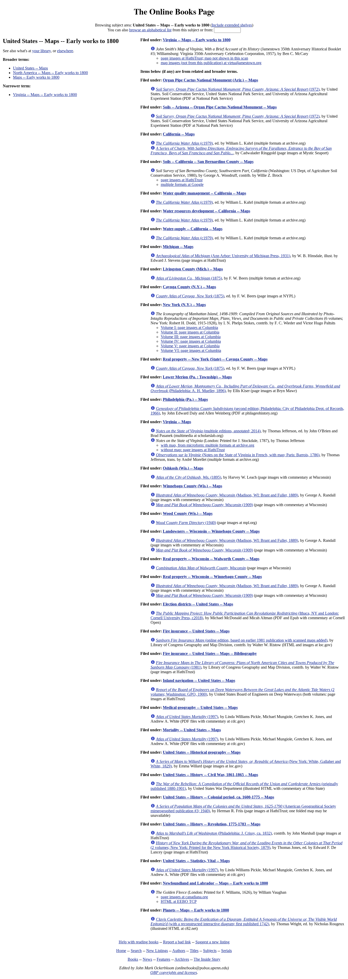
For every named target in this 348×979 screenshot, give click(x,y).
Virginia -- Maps (177, 422)
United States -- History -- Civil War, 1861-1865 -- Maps (210, 775)
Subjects (210, 950)
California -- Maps (179, 134)
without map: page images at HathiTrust (193, 450)
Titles (194, 950)
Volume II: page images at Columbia (190, 332)
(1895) (188, 477)
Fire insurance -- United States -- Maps (196, 631)
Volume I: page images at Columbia (189, 327)
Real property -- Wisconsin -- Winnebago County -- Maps (212, 576)
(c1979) (184, 143)
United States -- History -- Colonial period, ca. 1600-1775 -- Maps (218, 797)
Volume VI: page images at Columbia (191, 350)
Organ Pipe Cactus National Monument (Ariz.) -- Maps (210, 80)
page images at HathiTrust (182, 180)
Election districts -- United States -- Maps (198, 604)
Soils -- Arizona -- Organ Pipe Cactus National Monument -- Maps (220, 107)
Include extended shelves (232, 25)
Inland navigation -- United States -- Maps (199, 680)
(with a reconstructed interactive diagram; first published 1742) (244, 921)
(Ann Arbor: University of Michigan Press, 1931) (223, 256)
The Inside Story (207, 959)
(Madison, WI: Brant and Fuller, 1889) (227, 495)
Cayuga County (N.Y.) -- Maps (189, 287)
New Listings (157, 950)
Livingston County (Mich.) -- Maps (193, 269)
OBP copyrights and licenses (173, 972)
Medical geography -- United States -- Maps (200, 707)
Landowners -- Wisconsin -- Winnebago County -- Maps (211, 531)
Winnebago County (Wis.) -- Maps (192, 486)
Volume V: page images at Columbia (190, 346)
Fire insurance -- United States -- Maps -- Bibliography (210, 653)
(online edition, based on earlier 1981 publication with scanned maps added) (241, 640)
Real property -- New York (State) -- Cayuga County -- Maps (215, 359)
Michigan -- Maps (178, 246)
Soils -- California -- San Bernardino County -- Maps (208, 161)
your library (41, 51)
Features (163, 959)
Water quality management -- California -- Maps (204, 193)
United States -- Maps (30, 68)
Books (133, 959)
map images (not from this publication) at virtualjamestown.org (211, 63)
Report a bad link (177, 942)
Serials (226, 950)
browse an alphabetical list (150, 30)
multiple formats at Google (182, 184)
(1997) (187, 716)
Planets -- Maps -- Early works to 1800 (196, 910)
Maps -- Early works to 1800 (36, 77)
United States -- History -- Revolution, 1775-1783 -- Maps (211, 824)
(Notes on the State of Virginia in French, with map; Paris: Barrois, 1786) (237, 455)
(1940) (186, 522)
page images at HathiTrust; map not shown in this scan (204, 58)
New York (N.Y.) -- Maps (184, 304)
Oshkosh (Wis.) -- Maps (183, 468)
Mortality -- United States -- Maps (192, 730)
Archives (182, 959)
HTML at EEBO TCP (179, 901)
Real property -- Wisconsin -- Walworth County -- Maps (211, 559)
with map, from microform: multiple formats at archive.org (207, 445)
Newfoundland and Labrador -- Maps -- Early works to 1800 (215, 883)
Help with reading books (138, 942)
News (147, 959)
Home (121, 950)
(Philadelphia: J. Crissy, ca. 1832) (214, 833)
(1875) (189, 278)
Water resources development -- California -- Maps (206, 211)
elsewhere (65, 51)
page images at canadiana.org (184, 897)
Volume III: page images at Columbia (191, 337)
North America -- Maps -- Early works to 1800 (50, 73)
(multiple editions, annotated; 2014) (208, 431)
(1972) (237, 89)
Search (136, 950)
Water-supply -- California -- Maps (192, 229)
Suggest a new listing (212, 942)
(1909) (204, 505)
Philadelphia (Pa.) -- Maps (185, 399)
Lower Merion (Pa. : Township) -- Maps (197, 377)
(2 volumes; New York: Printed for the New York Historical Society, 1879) (246, 845)
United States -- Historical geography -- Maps (201, 752)
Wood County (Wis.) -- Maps (187, 513)
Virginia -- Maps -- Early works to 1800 (45, 94)
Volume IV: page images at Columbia (191, 341)
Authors (178, 950)
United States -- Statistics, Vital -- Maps (196, 861)
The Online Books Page (174, 11)
